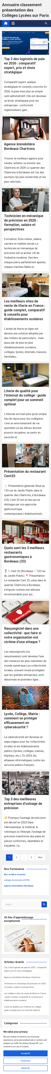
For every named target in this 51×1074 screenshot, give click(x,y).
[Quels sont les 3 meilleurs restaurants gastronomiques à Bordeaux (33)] (25, 532)
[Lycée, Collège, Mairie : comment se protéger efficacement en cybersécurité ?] (25, 698)
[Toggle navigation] (13, 23)
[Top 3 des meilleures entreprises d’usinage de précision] (25, 783)
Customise (25, 1061)
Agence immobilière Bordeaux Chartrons (22, 977)
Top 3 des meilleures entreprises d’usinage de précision (23, 803)
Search (44, 904)
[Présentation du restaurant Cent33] (25, 455)
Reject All (25, 1068)
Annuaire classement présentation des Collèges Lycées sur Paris (25, 10)
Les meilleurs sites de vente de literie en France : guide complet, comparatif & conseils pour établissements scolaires (24, 310)
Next (40, 857)
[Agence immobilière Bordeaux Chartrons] (25, 128)
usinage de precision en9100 (17, 880)
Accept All (25, 1053)
